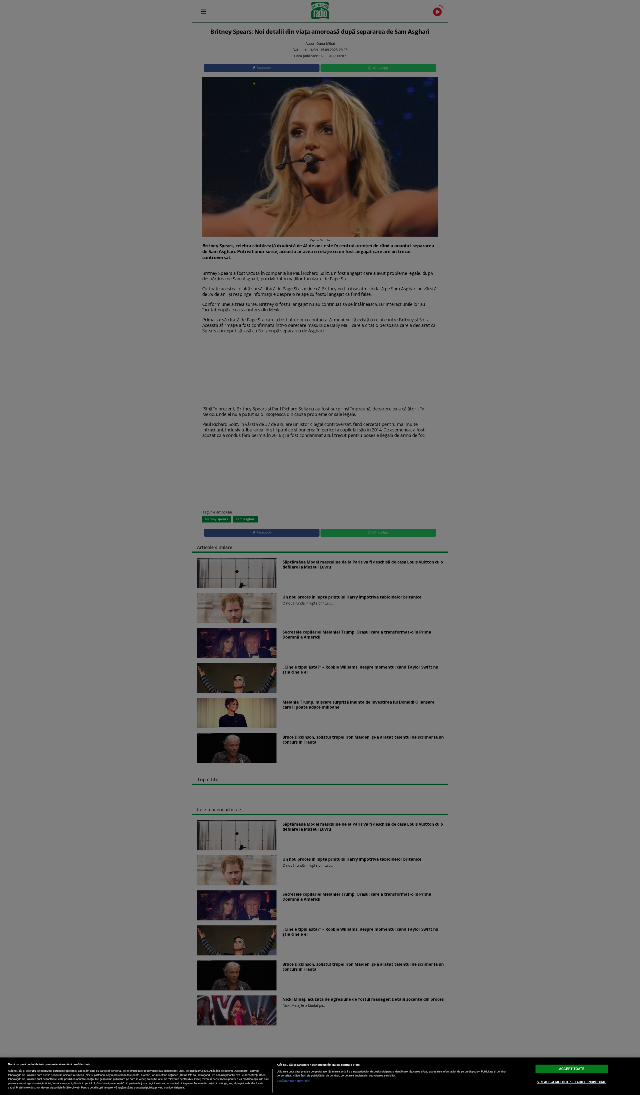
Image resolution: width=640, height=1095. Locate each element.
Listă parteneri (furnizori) (293, 1080)
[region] (320, 1076)
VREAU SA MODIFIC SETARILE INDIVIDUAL (571, 1082)
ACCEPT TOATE (571, 1069)
